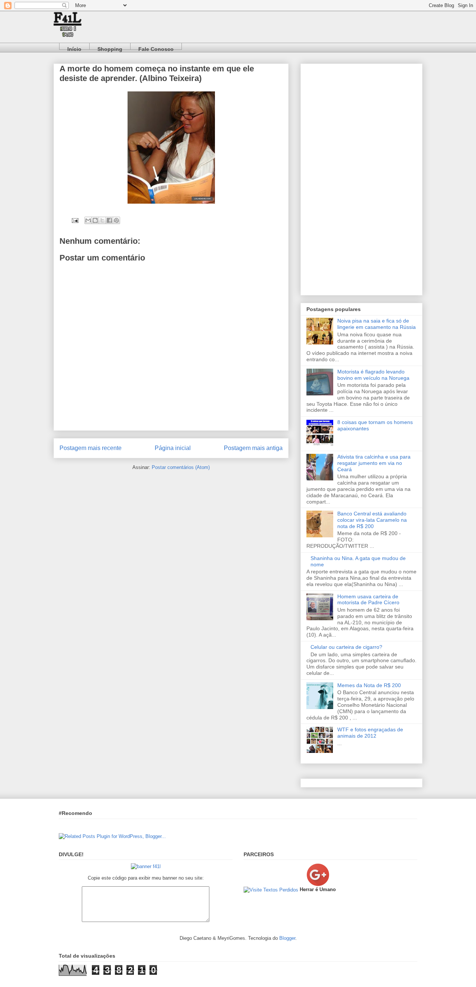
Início (74, 47)
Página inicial (173, 448)
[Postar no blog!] (95, 220)
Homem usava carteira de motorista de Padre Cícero (368, 599)
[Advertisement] (361, 178)
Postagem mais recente (91, 448)
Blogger (287, 938)
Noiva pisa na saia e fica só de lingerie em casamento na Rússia (376, 324)
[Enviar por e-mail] (88, 220)
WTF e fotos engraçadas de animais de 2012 (370, 733)
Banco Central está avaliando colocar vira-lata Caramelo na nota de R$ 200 (372, 520)
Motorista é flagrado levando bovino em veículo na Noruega (373, 375)
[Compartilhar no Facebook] (109, 220)
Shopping (109, 47)
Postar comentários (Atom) (181, 467)
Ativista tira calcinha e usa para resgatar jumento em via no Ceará (374, 463)
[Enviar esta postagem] (74, 220)
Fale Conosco (156, 47)
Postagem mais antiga (253, 448)
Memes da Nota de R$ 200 (369, 685)
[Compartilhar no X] (102, 220)
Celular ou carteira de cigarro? (346, 647)
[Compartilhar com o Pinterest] (116, 220)
